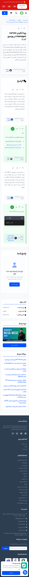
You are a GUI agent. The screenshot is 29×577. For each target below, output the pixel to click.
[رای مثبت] (24, 28)
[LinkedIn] (17, 433)
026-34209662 (21, 524)
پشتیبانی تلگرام (21, 530)
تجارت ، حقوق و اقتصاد (22, 503)
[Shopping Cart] (11, 13)
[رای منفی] (19, 28)
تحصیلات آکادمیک (23, 500)
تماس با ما (25, 449)
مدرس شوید (24, 444)
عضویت (5, 548)
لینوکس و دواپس (23, 471)
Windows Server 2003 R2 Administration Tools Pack (13, 146)
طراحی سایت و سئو (23, 490)
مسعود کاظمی (7, 70)
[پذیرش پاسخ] (13, 90)
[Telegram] (21, 433)
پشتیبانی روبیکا (22, 527)
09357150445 (21, 521)
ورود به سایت (14, 284)
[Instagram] (12, 433)
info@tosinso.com (20, 518)
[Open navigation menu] (26, 13)
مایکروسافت (12, 20)
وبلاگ (25, 446)
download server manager (13, 141)
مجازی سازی (24, 465)
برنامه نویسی (24, 479)
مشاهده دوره (14, 345)
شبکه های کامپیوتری (22, 460)
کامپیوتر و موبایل (23, 481)
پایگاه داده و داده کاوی (22, 487)
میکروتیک (25, 473)
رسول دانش (8, 158)
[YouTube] (25, 433)
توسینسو (25, 20)
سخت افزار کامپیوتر (23, 498)
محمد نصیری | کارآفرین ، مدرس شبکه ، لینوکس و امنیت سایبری (10, 238)
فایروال (25, 484)
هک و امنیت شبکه (23, 468)
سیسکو (25, 476)
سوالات (19, 20)
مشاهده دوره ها (22, 6)
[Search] (16, 13)
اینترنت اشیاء (24, 495)
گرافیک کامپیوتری (23, 492)
